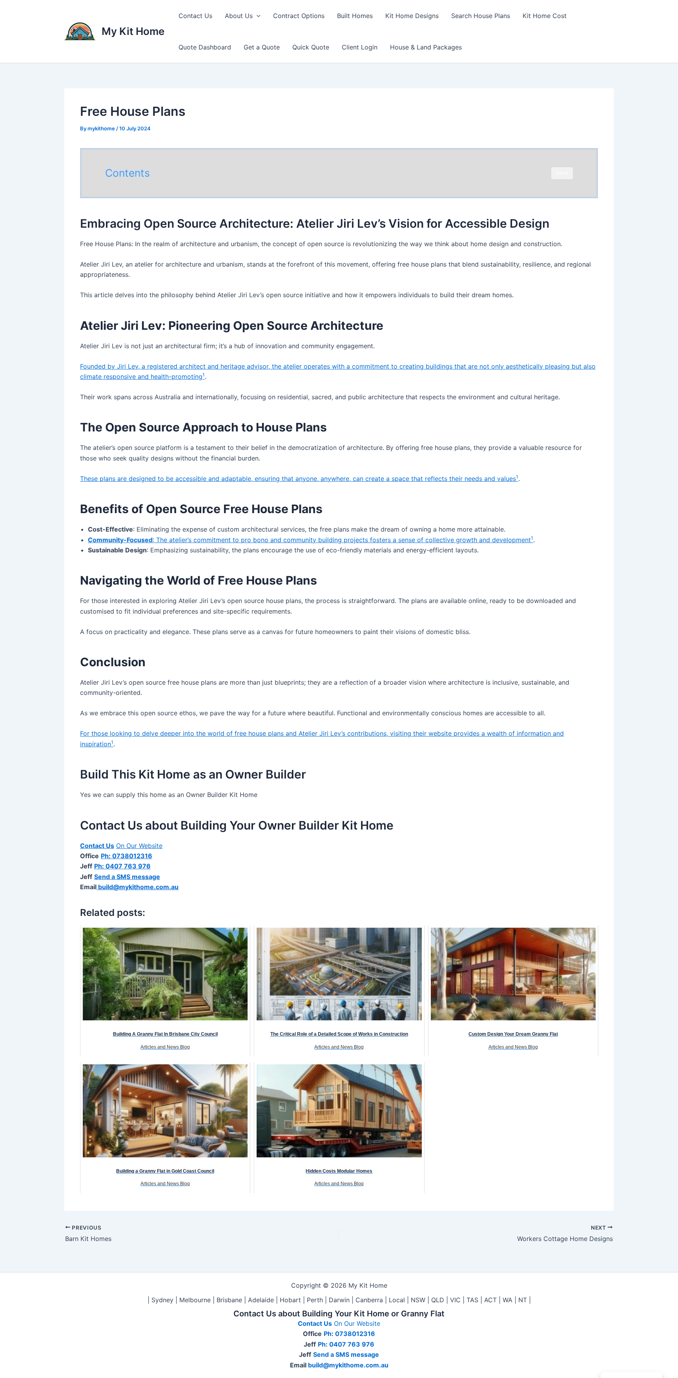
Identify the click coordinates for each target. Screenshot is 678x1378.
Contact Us (195, 16)
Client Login (359, 47)
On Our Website (139, 846)
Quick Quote (310, 47)
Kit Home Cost (545, 16)
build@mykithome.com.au (138, 887)
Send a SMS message (127, 877)
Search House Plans (480, 16)
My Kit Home (133, 31)
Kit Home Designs (412, 16)
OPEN (562, 173)
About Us (239, 16)
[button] (257, 15)
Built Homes (355, 16)
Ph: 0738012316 (126, 856)
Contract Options (298, 16)
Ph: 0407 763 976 (122, 866)
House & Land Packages (426, 47)
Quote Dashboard (205, 47)
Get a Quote (262, 47)
